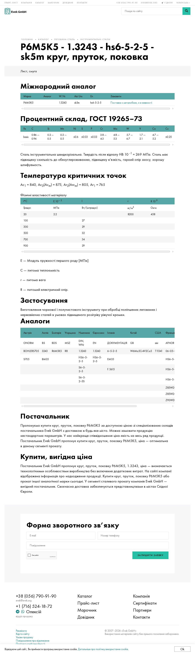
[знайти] (186, 11)
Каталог (39, 3)
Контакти (82, 3)
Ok (182, 649)
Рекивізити (21, 630)
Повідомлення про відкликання (32, 640)
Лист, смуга (28, 71)
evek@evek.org (149, 3)
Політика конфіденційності (30, 643)
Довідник (68, 3)
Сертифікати (145, 603)
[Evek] (15, 11)
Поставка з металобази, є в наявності (131, 102)
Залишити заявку (150, 555)
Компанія (26, 3)
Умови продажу (24, 637)
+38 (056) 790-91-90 (127, 3)
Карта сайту (22, 634)
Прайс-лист (11, 3)
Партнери (142, 610)
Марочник (53, 3)
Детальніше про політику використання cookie (103, 649)
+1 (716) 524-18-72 (34, 606)
